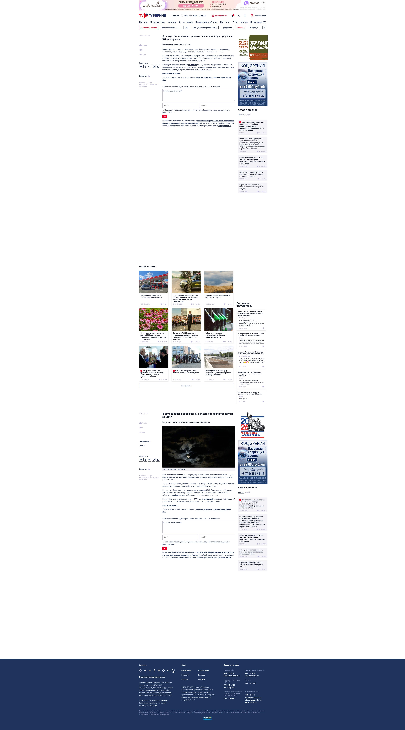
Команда (201, 675)
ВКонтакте (207, 78)
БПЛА (143, 446)
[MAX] (163, 671)
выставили (192, 65)
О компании (186, 670)
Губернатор (227, 28)
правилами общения (190, 123)
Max (164, 80)
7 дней (247, 115)
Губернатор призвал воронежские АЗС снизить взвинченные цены (215, 335)
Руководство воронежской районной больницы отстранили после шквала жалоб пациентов (250, 313)
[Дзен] (140, 671)
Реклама (201, 679)
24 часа (241, 115)
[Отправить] (164, 116)
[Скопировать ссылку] (158, 66)
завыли (202, 490)
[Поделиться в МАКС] (153, 66)
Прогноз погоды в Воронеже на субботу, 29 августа (218, 296)
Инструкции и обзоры (206, 22)
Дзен (228, 78)
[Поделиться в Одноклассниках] (145, 66)
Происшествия (157, 22)
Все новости (186, 386)
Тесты (235, 22)
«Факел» (241, 28)
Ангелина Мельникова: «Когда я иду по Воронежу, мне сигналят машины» (251, 353)
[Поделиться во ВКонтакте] (141, 66)
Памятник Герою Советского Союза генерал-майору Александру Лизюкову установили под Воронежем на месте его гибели (251, 126)
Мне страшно (243, 399)
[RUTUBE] (159, 671)
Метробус (254, 28)
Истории (172, 22)
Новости (143, 22)
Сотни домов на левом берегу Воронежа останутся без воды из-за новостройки (251, 174)
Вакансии (185, 675)
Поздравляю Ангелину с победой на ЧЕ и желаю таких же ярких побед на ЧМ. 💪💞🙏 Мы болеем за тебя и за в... (251, 361)
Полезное (225, 22)
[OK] (154, 671)
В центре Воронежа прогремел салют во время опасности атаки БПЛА (251, 334)
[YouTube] (168, 671)
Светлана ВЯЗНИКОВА (171, 74)
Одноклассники (219, 78)
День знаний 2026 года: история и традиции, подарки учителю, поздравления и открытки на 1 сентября (185, 336)
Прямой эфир (260, 16)
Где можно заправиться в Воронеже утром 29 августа (151, 296)
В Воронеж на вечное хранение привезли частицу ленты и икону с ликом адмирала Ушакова (151, 374)
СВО (186, 28)
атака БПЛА (145, 441)
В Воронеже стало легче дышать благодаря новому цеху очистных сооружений (249, 374)
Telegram (199, 78)
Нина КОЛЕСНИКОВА (170, 505)
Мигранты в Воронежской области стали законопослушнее (186, 372)
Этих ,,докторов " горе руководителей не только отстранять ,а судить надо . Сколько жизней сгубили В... (251, 322)
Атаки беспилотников (170, 28)
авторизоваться (224, 126)
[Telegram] (145, 671)
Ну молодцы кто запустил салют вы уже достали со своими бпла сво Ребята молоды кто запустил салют (251, 342)
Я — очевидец (186, 22)
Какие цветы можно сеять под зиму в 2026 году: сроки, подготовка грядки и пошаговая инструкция (252, 161)
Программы (256, 22)
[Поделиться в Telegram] (149, 66)
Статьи (244, 22)
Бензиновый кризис (149, 28)
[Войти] (239, 15)
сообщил (175, 495)
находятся (208, 499)
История (184, 679)
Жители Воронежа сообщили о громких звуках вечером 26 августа (250, 393)
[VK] (149, 671)
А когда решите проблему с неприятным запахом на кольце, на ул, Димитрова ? (251, 382)
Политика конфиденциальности (152, 677)
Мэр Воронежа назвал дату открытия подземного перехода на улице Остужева (218, 373)
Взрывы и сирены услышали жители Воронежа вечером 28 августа (251, 187)
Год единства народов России (205, 28)
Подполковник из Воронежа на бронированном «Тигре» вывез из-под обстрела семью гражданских (185, 298)
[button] (264, 27)
